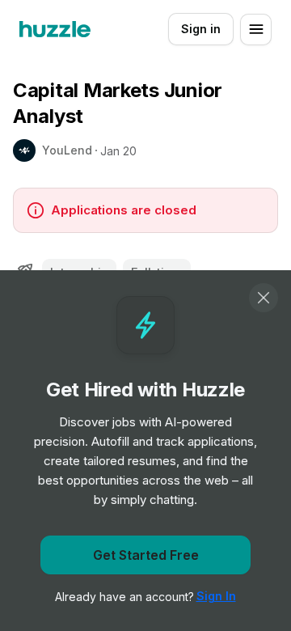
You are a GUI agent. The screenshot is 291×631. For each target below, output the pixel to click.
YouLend (67, 150)
